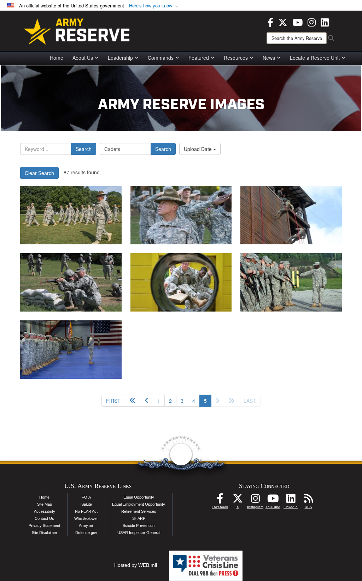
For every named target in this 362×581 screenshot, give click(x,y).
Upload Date (198, 148)
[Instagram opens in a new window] (312, 21)
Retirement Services (138, 511)
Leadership (120, 57)
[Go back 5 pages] (132, 401)
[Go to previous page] (146, 401)
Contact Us (44, 518)
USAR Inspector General (138, 532)
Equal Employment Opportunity (138, 504)
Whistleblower (86, 518)
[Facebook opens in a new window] (270, 21)
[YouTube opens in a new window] (297, 21)
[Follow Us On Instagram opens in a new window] (255, 500)
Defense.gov (86, 532)
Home (56, 57)
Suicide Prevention (138, 525)
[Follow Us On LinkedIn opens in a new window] (290, 500)
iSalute (86, 504)
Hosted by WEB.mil (135, 565)
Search (84, 148)
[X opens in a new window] (282, 21)
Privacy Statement (44, 525)
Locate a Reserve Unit (315, 57)
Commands (161, 57)
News (269, 57)
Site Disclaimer (44, 532)
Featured (198, 57)
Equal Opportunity (138, 497)
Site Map (44, 504)
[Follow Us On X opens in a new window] (237, 500)
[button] (154, 6)
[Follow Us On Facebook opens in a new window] (220, 500)
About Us (82, 57)
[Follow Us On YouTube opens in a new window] (273, 500)
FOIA (86, 497)
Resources (236, 57)
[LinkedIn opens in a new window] (325, 21)
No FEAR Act (86, 511)
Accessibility (44, 511)
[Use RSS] (308, 500)
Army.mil (86, 525)
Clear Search (39, 172)
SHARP (138, 518)
